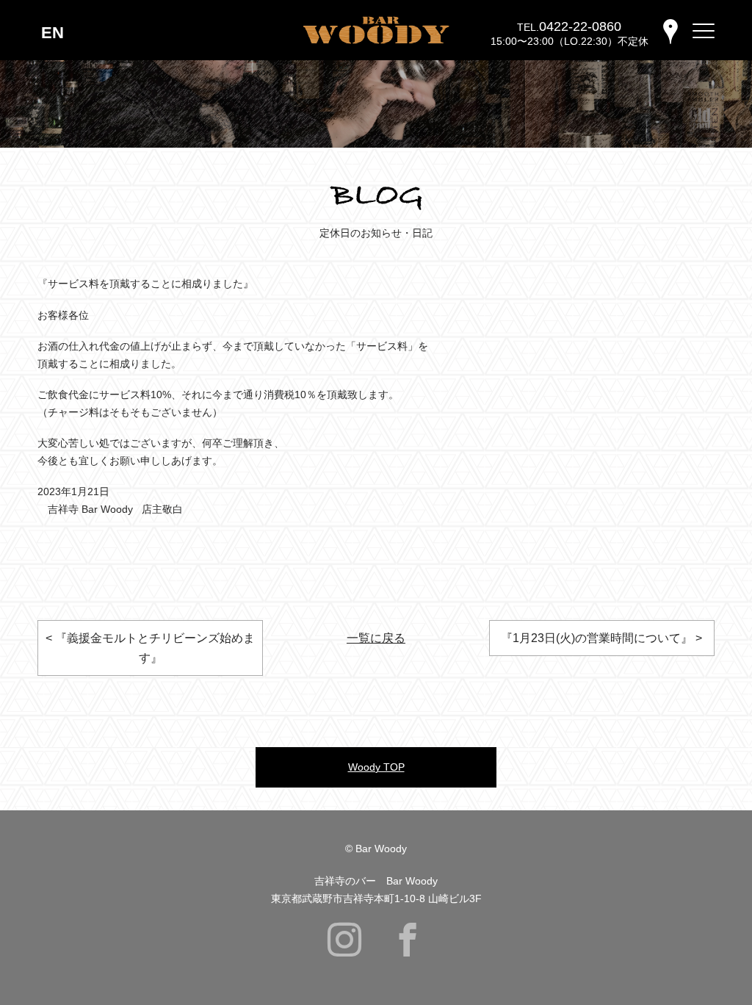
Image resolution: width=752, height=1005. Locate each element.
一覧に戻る (376, 638)
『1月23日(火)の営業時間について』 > (601, 638)
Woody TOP (376, 767)
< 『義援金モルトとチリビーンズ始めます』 (150, 648)
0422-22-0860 (580, 26)
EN (52, 33)
